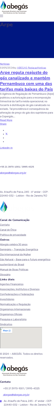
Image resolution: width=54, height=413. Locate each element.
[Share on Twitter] (6, 134)
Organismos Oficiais (11, 314)
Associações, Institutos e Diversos (19, 289)
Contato (5, 224)
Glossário (5, 274)
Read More (6, 120)
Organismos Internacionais (15, 309)
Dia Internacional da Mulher (15, 254)
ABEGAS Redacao (27, 67)
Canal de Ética (8, 229)
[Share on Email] (6, 141)
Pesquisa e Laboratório (13, 319)
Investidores (7, 299)
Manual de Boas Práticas (14, 269)
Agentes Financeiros (11, 284)
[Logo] (14, 7)
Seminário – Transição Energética (19, 249)
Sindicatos (6, 324)
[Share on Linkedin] (6, 137)
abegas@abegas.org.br (13, 172)
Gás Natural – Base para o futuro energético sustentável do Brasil (25, 262)
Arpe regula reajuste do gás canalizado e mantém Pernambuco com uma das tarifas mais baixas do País (26, 81)
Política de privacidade (13, 234)
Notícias (5, 64)
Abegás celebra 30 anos (13, 244)
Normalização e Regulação (15, 304)
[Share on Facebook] (6, 130)
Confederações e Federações (17, 294)
